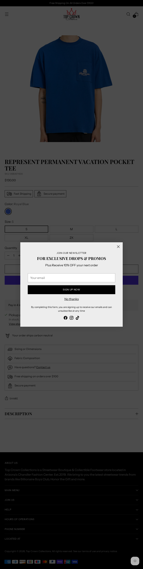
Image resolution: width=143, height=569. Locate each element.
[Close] (118, 247)
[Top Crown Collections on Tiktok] (77, 318)
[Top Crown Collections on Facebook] (65, 318)
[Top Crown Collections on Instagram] (71, 318)
